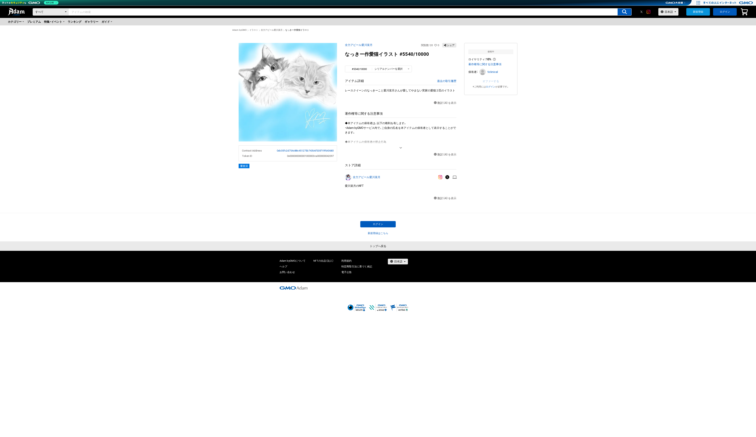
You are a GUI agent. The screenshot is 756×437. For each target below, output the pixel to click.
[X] (641, 12)
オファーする (491, 81)
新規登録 (698, 11)
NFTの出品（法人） (323, 260)
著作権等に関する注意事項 (484, 64)
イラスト (253, 30)
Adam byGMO (239, 30)
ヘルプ (283, 266)
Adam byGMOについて (293, 260)
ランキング (75, 21)
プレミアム (34, 21)
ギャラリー (91, 21)
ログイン (725, 11)
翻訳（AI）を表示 (446, 102)
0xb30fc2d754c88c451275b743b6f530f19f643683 (305, 150)
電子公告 (346, 272)
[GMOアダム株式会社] (294, 288)
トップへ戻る (378, 246)
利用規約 (346, 260)
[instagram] (648, 12)
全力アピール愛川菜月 (272, 30)
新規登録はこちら (378, 233)
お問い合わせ (287, 272)
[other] (454, 177)
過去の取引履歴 (446, 81)
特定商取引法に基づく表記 (356, 266)
